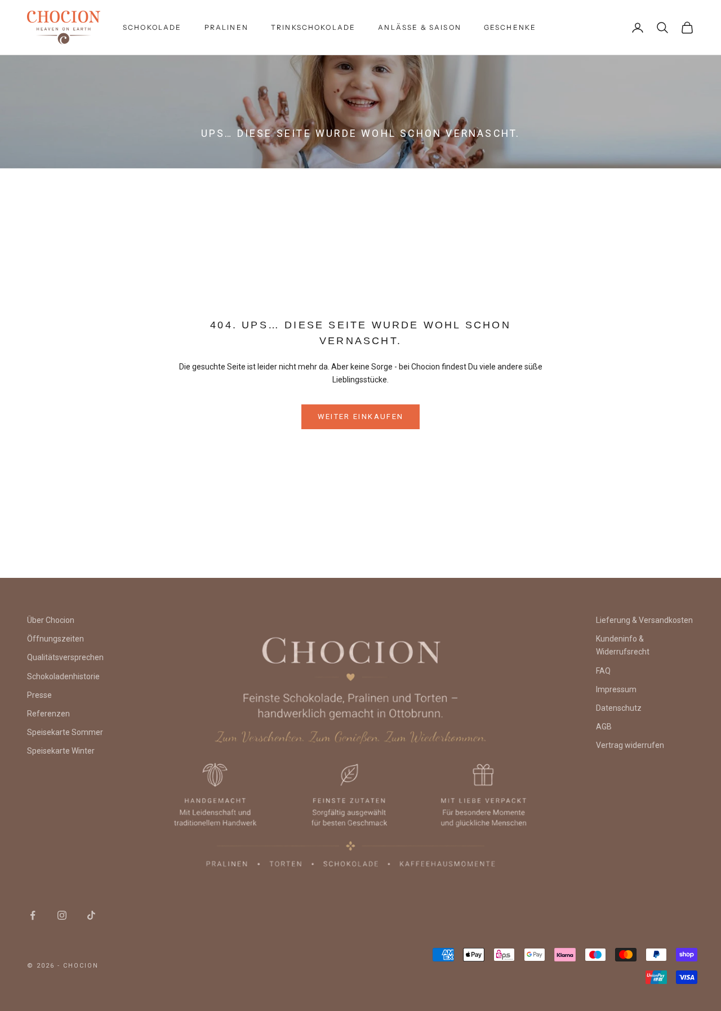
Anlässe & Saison (419, 27)
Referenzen (48, 713)
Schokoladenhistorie (63, 676)
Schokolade (152, 27)
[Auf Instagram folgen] (62, 915)
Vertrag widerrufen (630, 745)
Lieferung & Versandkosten (644, 620)
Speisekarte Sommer (65, 732)
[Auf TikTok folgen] (91, 915)
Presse (39, 695)
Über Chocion (50, 620)
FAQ (603, 670)
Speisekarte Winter (61, 750)
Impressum (616, 689)
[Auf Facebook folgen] (32, 915)
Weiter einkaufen (360, 416)
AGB (604, 726)
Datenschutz (619, 707)
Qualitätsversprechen (65, 657)
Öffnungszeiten (55, 638)
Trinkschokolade (313, 27)
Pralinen (226, 27)
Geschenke (510, 27)
